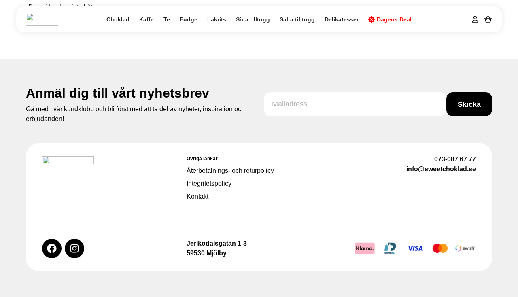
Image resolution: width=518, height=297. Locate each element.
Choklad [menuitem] (118, 19)
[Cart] (488, 18)
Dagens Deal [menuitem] (394, 19)
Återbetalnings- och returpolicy (230, 170)
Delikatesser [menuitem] (342, 19)
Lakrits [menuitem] (216, 19)
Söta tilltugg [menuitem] (253, 19)
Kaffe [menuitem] (146, 19)
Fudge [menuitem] (188, 19)
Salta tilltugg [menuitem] (297, 19)
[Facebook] (52, 248)
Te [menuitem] (166, 19)
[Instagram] (74, 248)
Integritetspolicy (209, 183)
